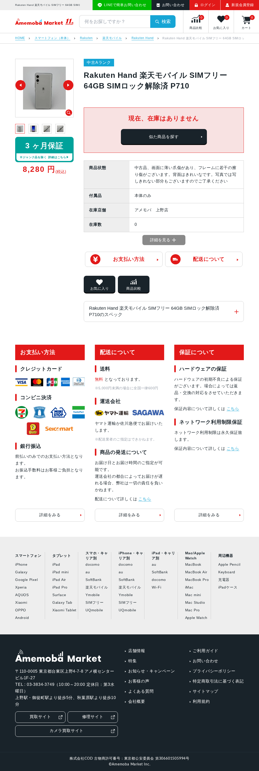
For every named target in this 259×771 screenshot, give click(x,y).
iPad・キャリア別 (163, 556)
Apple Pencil (229, 564)
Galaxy (21, 572)
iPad (56, 564)
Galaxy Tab (62, 602)
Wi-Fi (156, 587)
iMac (189, 587)
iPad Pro (60, 587)
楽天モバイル (112, 38)
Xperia (21, 587)
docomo (92, 564)
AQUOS (22, 595)
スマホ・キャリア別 (96, 556)
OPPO (20, 610)
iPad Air (59, 580)
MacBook (193, 564)
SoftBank (93, 580)
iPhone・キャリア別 (131, 556)
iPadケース (228, 587)
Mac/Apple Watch (195, 556)
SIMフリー (94, 602)
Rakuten (86, 38)
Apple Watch (196, 618)
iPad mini (60, 572)
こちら (144, 499)
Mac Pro (192, 610)
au (87, 572)
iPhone (21, 564)
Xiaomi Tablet (64, 610)
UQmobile (94, 610)
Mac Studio (195, 602)
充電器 (223, 580)
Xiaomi (21, 602)
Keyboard (226, 572)
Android (22, 618)
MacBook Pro (197, 580)
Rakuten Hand (143, 38)
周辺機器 (225, 556)
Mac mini (193, 595)
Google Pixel (26, 580)
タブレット (61, 556)
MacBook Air (196, 572)
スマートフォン (28, 556)
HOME (20, 38)
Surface (59, 595)
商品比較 (133, 288)
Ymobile (92, 595)
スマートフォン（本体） (52, 38)
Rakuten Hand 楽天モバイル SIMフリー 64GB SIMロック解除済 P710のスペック (154, 311)
